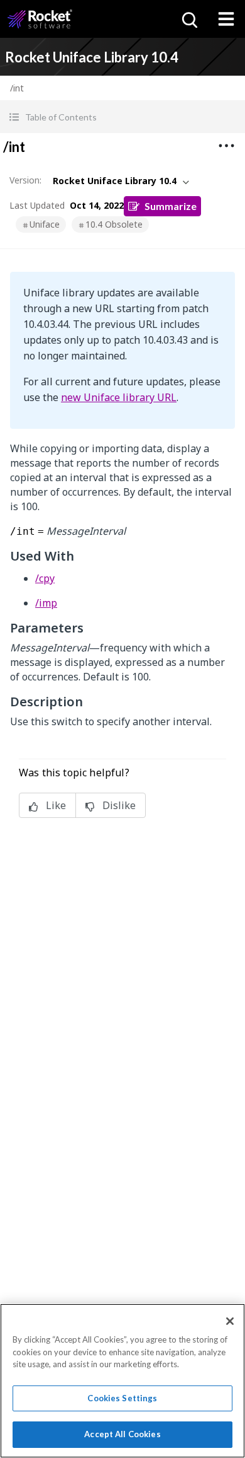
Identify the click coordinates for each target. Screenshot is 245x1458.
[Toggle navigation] (226, 18)
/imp (46, 603)
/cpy (45, 578)
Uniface (45, 224)
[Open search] (188, 18)
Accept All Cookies (122, 1434)
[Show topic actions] (226, 145)
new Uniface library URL (119, 397)
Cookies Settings (122, 1398)
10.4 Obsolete (114, 224)
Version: (25, 180)
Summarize (170, 206)
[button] (122, 117)
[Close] (230, 1321)
